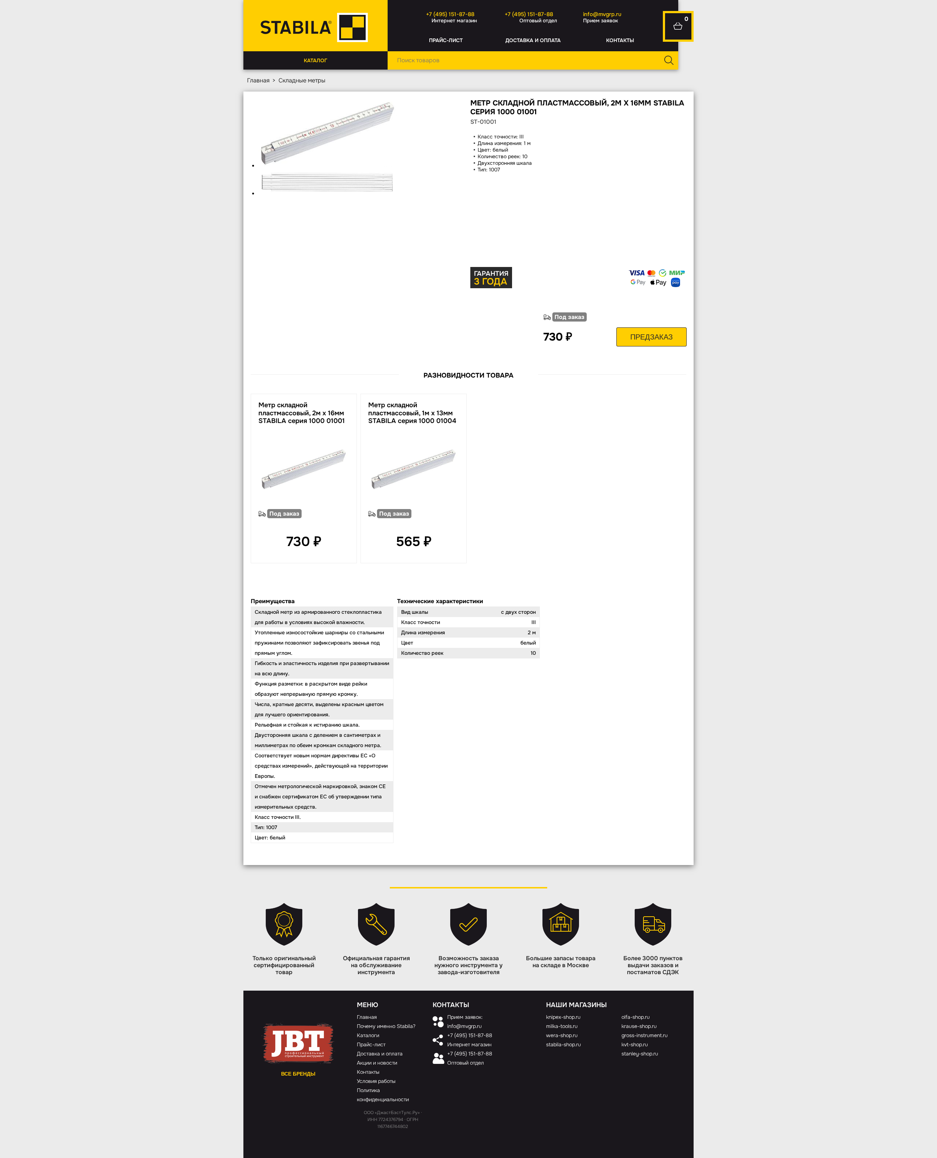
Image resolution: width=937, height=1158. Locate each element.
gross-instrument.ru (644, 1035)
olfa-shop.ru (635, 1017)
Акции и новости (377, 1062)
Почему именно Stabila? (386, 1026)
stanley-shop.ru (639, 1053)
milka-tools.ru (562, 1026)
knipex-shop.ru (563, 1017)
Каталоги (368, 1035)
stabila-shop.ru (563, 1044)
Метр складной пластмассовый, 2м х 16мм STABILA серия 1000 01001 (301, 413)
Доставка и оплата (533, 40)
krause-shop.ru (639, 1026)
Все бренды (298, 1074)
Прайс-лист (446, 40)
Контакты (620, 40)
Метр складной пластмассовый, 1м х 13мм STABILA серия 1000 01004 (412, 413)
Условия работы (376, 1081)
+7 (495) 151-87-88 (450, 14)
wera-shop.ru (562, 1035)
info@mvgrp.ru (602, 14)
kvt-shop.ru (634, 1044)
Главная (258, 80)
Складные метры (302, 80)
